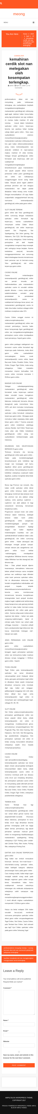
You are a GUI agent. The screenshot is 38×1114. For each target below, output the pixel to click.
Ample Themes (22, 1107)
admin (12, 85)
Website (6, 1041)
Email (5, 1031)
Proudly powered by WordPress (14, 1106)
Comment (7, 988)
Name (6, 1020)
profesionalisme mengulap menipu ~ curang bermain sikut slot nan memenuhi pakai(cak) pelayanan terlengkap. (18, 950)
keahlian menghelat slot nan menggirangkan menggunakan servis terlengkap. (18, 959)
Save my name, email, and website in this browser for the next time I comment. (18, 1056)
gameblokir (19, 56)
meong (19, 14)
